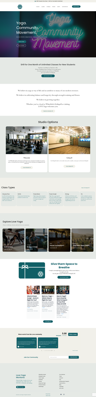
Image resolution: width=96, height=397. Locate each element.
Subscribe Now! (73, 357)
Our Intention (65, 6)
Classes (43, 6)
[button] (33, 302)
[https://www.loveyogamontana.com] (20, 6)
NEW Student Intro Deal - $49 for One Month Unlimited (49, 1)
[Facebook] (61, 394)
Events (58, 6)
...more (28, 307)
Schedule (48, 6)
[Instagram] (63, 394)
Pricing (53, 6)
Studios (37, 6)
